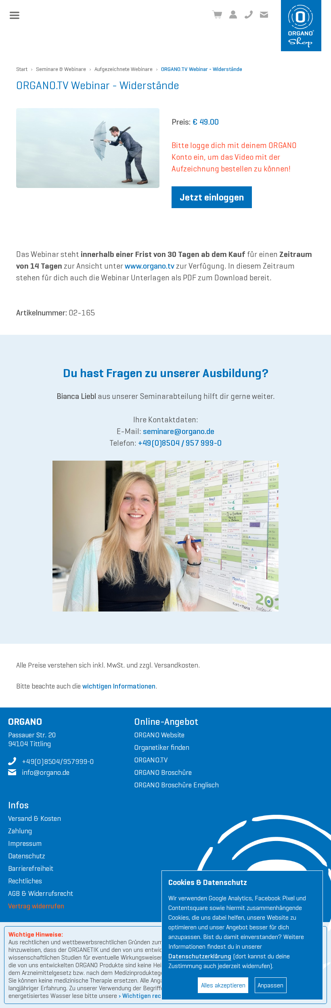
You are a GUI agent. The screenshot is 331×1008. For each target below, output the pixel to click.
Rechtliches (25, 881)
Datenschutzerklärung (199, 956)
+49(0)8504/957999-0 (249, 14)
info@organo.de (264, 14)
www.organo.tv (149, 266)
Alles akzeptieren (223, 985)
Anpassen (270, 985)
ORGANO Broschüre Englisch (176, 785)
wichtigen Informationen (118, 686)
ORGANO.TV (151, 759)
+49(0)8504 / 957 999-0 (180, 443)
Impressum (25, 843)
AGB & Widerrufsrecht (40, 893)
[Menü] (14, 15)
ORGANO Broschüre (163, 772)
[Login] (233, 14)
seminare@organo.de (178, 431)
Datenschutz (26, 855)
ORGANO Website (159, 734)
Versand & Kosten (34, 818)
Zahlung (20, 830)
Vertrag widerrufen (36, 906)
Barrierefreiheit (30, 868)
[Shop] (217, 14)
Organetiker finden (161, 747)
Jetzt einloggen (212, 197)
